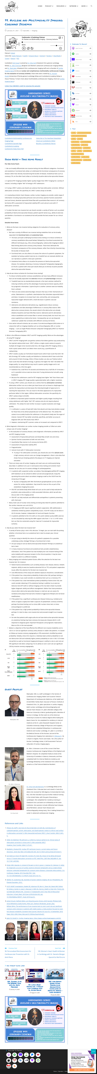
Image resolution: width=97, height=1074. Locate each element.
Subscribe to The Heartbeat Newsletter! (48, 138)
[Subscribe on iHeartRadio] (38, 1055)
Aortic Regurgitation (86, 141)
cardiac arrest (85, 156)
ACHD (73, 132)
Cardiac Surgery (75, 162)
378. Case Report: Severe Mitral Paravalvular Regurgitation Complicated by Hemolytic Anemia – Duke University (55, 987)
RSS (18, 58)
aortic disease (75, 141)
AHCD (73, 138)
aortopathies (87, 147)
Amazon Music (33, 56)
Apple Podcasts (17, 56)
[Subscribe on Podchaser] (8, 1060)
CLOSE (93, 1051)
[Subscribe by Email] (20, 1060)
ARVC (73, 150)
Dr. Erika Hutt (31, 63)
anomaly (80, 138)
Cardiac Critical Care (76, 159)
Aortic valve (84, 144)
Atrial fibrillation (87, 150)
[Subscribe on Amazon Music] (20, 1055)
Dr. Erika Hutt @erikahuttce (35, 787)
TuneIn (7, 58)
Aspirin (79, 150)
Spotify (25, 56)
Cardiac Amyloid (75, 156)
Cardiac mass (87, 159)
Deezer (13, 58)
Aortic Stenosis (75, 144)
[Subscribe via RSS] (14, 1066)
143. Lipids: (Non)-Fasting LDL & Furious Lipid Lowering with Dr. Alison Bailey (35, 987)
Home (55, 1071)
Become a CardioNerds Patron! (46, 143)
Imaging (34, 31)
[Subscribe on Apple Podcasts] (8, 1055)
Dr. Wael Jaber (12, 68)
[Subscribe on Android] (26, 1055)
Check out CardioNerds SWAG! (45, 141)
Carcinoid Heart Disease (77, 153)
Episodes (26, 31)
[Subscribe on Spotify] (14, 1055)
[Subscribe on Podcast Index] (14, 1060)
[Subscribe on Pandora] (32, 1055)
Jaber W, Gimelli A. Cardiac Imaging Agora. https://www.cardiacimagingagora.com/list (34, 918)
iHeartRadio (57, 56)
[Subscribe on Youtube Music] (8, 1066)
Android (42, 56)
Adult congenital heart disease (79, 135)
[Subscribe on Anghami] (38, 1060)
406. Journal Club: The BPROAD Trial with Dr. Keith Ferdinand (14, 984)
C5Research (58, 736)
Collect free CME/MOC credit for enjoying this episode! (23, 86)
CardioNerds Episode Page (13, 143)
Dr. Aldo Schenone (15, 66)
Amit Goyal (16, 63)
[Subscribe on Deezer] (32, 1060)
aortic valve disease (76, 147)
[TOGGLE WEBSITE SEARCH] (91, 6)
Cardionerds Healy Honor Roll (14, 149)
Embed (13, 53)
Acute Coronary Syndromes (84, 132)
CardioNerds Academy (12, 146)
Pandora (49, 56)
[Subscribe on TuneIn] (26, 1060)
